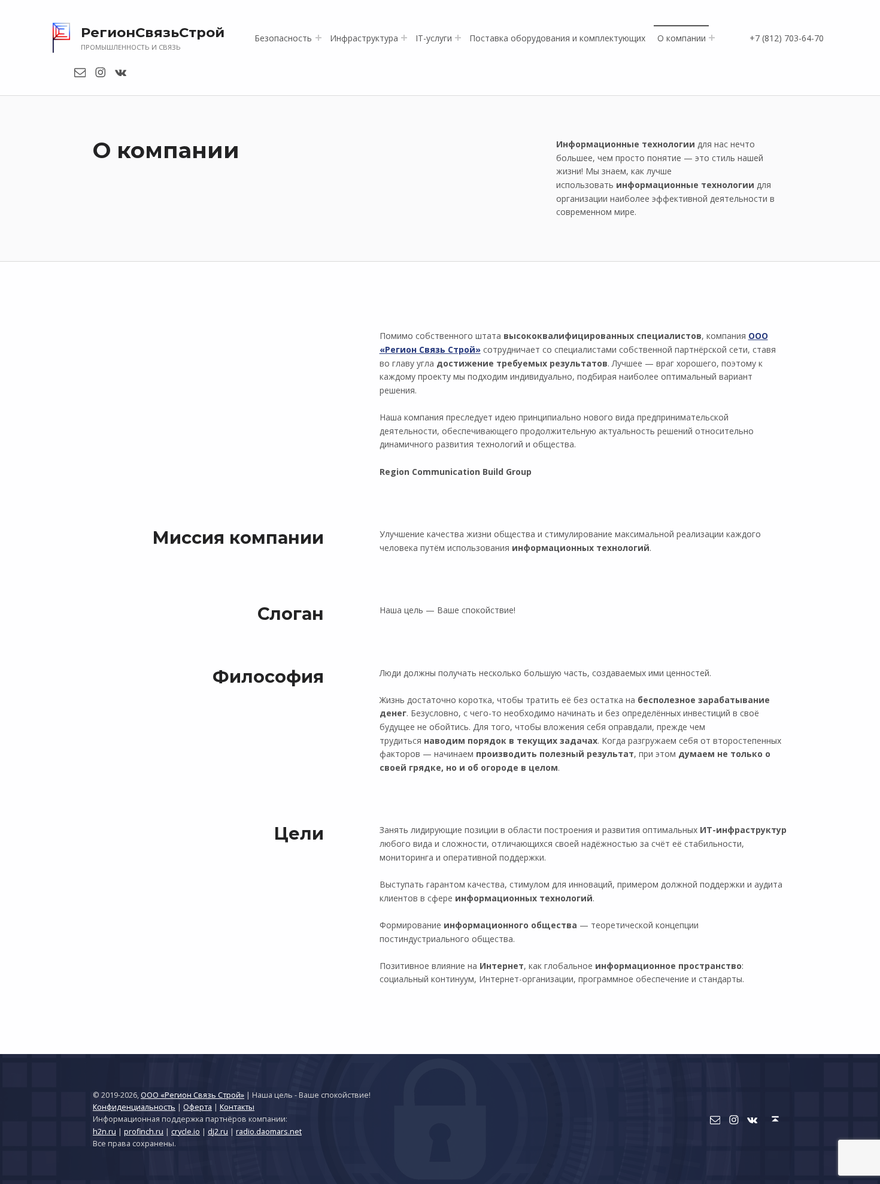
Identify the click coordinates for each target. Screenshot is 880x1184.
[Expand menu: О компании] (712, 38)
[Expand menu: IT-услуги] (458, 38)
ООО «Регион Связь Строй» (192, 1094)
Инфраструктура (364, 38)
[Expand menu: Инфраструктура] (404, 38)
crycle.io (185, 1131)
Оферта (197, 1106)
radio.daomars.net (269, 1131)
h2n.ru (104, 1131)
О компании (681, 38)
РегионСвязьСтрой (152, 32)
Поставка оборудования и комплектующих (557, 38)
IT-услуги (433, 38)
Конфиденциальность (134, 1106)
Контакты (237, 1106)
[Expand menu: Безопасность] (318, 38)
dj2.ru (218, 1131)
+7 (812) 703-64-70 (786, 38)
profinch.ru (143, 1131)
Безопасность (283, 38)
